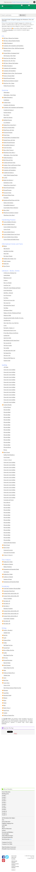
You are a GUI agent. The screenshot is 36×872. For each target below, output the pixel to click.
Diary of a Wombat (7, 282)
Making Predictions (8, 566)
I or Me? (5, 177)
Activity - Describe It (8, 630)
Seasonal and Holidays (7, 832)
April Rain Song (7, 320)
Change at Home (7, 640)
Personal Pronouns (7, 190)
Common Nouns (7, 102)
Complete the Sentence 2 (9, 172)
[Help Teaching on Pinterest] (3, 860)
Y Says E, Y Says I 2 (8, 555)
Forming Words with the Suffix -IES (11, 596)
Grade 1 (4, 795)
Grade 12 (4, 814)
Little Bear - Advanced (8, 292)
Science (4, 830)
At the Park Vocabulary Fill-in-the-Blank (12, 588)
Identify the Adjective (8, 117)
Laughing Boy (7, 335)
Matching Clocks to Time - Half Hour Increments (14, 48)
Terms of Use (13, 857)
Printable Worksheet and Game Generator (20, 2)
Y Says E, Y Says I (8, 460)
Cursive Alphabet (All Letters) (10, 222)
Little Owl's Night (7, 338)
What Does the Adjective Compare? (11, 80)
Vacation (5, 712)
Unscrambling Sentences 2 (9, 145)
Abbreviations (6, 92)
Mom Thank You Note (8, 655)
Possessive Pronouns (8, 132)
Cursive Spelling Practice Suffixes (11, 237)
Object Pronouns (7, 50)
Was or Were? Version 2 (9, 150)
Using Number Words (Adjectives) (11, 207)
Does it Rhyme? (7, 502)
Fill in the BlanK (7, 412)
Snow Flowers (7, 266)
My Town (6, 657)
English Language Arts (7, 823)
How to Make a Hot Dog (9, 650)
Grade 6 (4, 804)
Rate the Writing (7, 662)
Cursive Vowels (7, 229)
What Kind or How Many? (9, 215)
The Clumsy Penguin (8, 256)
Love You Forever (7, 295)
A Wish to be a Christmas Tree (10, 272)
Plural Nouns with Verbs (9, 130)
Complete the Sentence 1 (9, 110)
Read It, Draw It (7, 708)
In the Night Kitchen (8, 290)
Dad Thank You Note (8, 645)
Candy (5, 637)
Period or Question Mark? (9, 75)
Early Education (6, 792)
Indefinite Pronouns (8, 120)
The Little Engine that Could (9, 350)
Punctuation (6, 197)
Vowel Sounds (7, 457)
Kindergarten (5, 793)
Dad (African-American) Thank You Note (12, 687)
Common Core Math (7, 844)
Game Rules (6, 693)
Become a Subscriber (8, 30)
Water (5, 670)
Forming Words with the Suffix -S (11, 616)
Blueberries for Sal (7, 277)
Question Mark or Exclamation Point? (11, 53)
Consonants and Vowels (9, 500)
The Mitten (6, 308)
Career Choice (6, 682)
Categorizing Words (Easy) (9, 591)
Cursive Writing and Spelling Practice (11, 239)
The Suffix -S (6, 606)
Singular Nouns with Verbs (9, 140)
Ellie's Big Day (7, 248)
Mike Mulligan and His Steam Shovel (11, 340)
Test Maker (13, 858)
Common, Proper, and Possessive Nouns (12, 165)
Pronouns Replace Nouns (9, 195)
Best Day (5, 635)
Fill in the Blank (7, 409)
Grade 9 (4, 809)
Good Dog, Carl (7, 285)
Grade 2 (4, 797)
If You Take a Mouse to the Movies (11, 333)
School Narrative (7, 665)
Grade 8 (4, 807)
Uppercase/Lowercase (8, 550)
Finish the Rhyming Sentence (10, 542)
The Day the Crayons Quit (9, 300)
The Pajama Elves (7, 353)
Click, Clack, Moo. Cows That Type (11, 323)
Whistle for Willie (7, 315)
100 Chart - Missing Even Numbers (11, 38)
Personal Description (8, 660)
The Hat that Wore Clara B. (9, 305)
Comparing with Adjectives (9, 105)
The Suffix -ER (7, 621)
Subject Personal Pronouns (9, 142)
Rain (5, 705)
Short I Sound (6, 547)
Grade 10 (4, 811)
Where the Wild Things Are (9, 358)
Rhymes (5, 449)
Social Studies (5, 834)
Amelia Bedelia (7, 275)
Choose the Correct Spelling (9, 369)
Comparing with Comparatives (10, 68)
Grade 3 (4, 799)
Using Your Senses (8, 147)
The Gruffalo (6, 348)
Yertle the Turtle (7, 360)
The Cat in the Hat (7, 343)
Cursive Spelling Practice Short (10, 227)
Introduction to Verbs (8, 182)
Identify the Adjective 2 (8, 180)
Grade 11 (4, 813)
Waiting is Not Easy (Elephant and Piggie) (12, 313)
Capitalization (6, 100)
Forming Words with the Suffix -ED (11, 611)
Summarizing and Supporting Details (11, 569)
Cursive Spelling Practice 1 (9, 232)
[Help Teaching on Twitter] (7, 857)
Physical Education (7, 828)
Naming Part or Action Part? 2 (10, 125)
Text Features (6, 571)
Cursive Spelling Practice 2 (9, 224)
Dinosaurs (6, 690)
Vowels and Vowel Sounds (9, 552)
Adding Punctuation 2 (8, 43)
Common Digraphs (8, 404)
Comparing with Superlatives (10, 70)
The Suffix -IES (7, 623)
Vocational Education (7, 837)
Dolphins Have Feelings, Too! (10, 258)
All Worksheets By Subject (8, 818)
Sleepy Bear (6, 253)
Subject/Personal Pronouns (9, 78)
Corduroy (6, 280)
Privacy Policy (14, 855)
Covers (5, 325)
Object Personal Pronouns (9, 187)
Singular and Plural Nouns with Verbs (11, 200)
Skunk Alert (6, 263)
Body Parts (6, 680)
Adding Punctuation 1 (8, 65)
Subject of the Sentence (8, 202)
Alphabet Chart (7, 632)
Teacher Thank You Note (9, 667)
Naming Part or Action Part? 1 (10, 185)
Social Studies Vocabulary (9, 618)
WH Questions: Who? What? (10, 55)
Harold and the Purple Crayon (10, 330)
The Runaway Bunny (8, 310)
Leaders (5, 652)
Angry (5, 677)
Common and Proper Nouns (9, 162)
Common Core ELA (7, 842)
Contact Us (13, 869)
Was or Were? (6, 210)
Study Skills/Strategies (7, 835)
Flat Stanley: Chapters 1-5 (9, 328)
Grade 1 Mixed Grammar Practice (11, 175)
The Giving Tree (7, 302)
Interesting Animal (7, 695)
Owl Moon (6, 298)
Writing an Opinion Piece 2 (9, 672)
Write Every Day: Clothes (9, 83)
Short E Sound (7, 452)
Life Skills (4, 825)
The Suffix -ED (7, 601)
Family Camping (7, 261)
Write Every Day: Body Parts (10, 58)
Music (5, 700)
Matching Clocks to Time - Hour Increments (13, 73)
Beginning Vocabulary (8, 608)
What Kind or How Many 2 (9, 152)
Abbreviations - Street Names (10, 95)
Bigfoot (5, 246)
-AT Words (6, 367)
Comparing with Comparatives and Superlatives (13, 45)
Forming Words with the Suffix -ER (11, 593)
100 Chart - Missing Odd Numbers (11, 63)
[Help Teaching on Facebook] (3, 857)
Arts (3, 819)
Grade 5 (4, 802)
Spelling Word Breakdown (9, 454)
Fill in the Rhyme (7, 447)
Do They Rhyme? (7, 407)
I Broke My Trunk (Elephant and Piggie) (12, 287)
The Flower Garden (8, 345)
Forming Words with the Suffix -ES (11, 613)
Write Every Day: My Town (9, 60)
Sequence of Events (8, 579)
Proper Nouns (6, 135)
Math (3, 827)
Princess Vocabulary (8, 598)
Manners (5, 697)
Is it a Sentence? (7, 122)
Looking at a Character (8, 564)
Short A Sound (7, 545)
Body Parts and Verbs (8, 160)
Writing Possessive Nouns (9, 85)
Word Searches (5, 839)
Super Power (6, 710)
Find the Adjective (7, 112)
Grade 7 (4, 806)
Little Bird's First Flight (8, 251)
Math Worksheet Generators (9, 847)
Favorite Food (6, 647)
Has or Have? (6, 115)
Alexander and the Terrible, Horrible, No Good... (14, 318)
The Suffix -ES (7, 603)
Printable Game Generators (9, 848)
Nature (5, 702)
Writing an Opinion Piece (9, 715)
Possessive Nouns (7, 192)
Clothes (5, 642)
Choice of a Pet (7, 685)
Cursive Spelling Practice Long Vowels (12, 234)
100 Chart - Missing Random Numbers (12, 40)
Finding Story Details (8, 561)
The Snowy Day (7, 355)
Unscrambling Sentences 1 (9, 205)
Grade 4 (4, 800)
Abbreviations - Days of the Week (11, 155)
